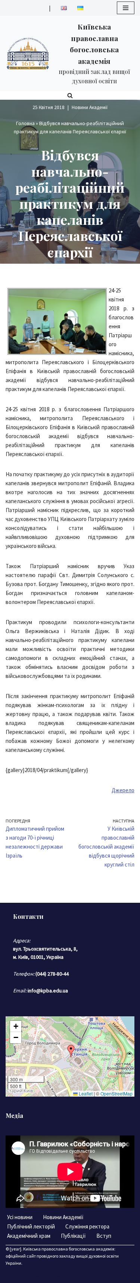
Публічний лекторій (31, 1226)
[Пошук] (70, 95)
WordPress (94, 1275)
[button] (71, 1051)
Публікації (73, 1235)
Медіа (14, 1115)
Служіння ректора (87, 1226)
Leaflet (85, 1093)
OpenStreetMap (116, 1093)
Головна (25, 123)
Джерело (123, 790)
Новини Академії (90, 107)
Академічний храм (28, 1235)
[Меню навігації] (125, 7)
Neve (39, 1275)
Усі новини (19, 1217)
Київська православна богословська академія (68, 1249)
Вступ (103, 1235)
